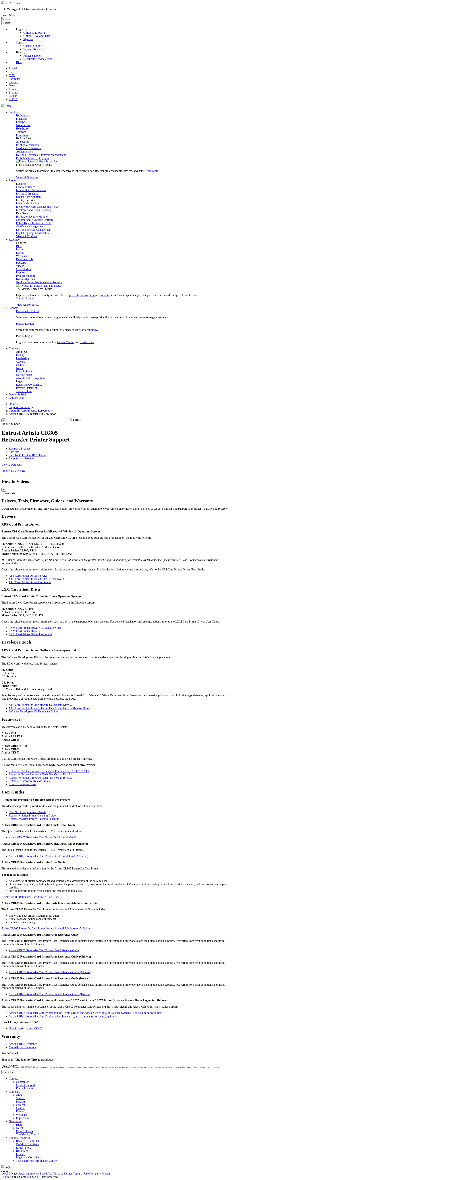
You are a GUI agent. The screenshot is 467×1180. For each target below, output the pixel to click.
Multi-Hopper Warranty (22, 1047)
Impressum (22, 1118)
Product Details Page (13, 470)
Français (13, 82)
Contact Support (32, 45)
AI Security (22, 141)
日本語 (13, 99)
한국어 (13, 88)
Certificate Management (30, 226)
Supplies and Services (21, 458)
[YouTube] (7, 1170)
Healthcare (22, 128)
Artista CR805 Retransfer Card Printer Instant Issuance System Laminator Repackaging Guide (63, 1016)
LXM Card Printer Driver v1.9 (26, 631)
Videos (20, 265)
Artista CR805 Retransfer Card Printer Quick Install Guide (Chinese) (48, 856)
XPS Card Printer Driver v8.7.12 (28, 575)
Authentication (24, 151)
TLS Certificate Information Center (36, 1160)
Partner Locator (25, 323)
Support (20, 1098)
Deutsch (13, 85)
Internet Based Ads (41, 1173)
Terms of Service (62, 1173)
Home (12, 404)
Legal (4, 1173)
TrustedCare (87, 342)
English (13, 68)
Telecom (21, 131)
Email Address (9, 1065)
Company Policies (99, 1173)
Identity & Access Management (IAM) (38, 206)
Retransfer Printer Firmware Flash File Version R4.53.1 (40, 777)
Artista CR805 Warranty (23, 1043)
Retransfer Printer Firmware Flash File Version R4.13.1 (40, 774)
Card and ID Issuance (28, 148)
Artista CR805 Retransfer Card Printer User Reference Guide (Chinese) (50, 972)
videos (84, 295)
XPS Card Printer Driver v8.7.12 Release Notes (36, 579)
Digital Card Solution (28, 196)
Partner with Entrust (27, 311)
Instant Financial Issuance (31, 190)
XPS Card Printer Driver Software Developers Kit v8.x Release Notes (49, 708)
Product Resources (19, 1137)
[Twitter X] (1, 1170)
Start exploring (24, 298)
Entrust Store (23, 1147)
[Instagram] (4, 1170)
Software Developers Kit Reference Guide (33, 711)
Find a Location (25, 1088)
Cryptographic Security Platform (34, 219)
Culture (20, 364)
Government (23, 125)
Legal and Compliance (29, 384)
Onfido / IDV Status (27, 1144)
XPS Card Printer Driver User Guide (30, 582)
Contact (13, 1078)
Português (14, 78)
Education (22, 135)
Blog (19, 62)
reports (105, 295)
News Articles (24, 374)
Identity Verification (27, 144)
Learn (19, 249)
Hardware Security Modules (32, 216)
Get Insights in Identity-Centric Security (39, 282)
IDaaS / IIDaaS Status (28, 1141)
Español (13, 92)
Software (14, 451)
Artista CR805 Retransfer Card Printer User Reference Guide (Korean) (49, 994)
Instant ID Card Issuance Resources (29, 410)
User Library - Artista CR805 (26, 1028)
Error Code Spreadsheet (22, 784)
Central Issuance (25, 187)
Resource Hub (24, 259)
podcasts (74, 295)
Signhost (28, 39)
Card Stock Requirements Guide (27, 812)
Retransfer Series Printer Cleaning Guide (32, 815)
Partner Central (65, 342)
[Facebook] (3, 1170)
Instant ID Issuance (27, 193)
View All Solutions (27, 177)
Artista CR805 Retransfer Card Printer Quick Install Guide (42, 837)
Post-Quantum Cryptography (32, 158)
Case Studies (23, 269)
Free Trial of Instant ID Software (27, 455)
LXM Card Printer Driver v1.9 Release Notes (35, 627)
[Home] (6, 105)
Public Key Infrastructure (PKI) (34, 223)
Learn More (8, 15)
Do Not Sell (141, 1173)
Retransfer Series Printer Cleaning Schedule (34, 818)
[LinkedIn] (6, 1170)
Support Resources (34, 49)
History (20, 355)
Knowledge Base (26, 279)
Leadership (22, 358)
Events (20, 252)
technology (90, 329)
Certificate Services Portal (38, 58)
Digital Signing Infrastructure (33, 233)
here (127, 1067)
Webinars (21, 256)
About (19, 1095)
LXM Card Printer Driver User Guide (30, 634)
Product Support (25, 275)
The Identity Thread (27, 1134)
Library (20, 1154)
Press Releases (24, 371)
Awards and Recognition (30, 378)
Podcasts (21, 262)
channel (76, 329)
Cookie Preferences (122, 1173)
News (19, 368)
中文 (12, 75)
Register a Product (19, 448)
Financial (21, 118)
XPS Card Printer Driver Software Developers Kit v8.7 (40, 704)
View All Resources (27, 304)
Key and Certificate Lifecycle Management (41, 154)
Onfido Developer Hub (36, 35)
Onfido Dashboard (34, 32)
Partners (20, 1101)
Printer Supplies (32, 55)
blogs (92, 295)
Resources (22, 1150)
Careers (20, 361)
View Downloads (11, 464)
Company (14, 1091)
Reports (20, 272)
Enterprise (22, 121)
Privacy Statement (26, 387)
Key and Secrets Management (33, 229)
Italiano (13, 95)
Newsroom (15, 1121)
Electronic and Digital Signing (33, 210)
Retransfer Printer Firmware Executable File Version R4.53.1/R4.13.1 (49, 771)
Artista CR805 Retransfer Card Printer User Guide (30, 897)
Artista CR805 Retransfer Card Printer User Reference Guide (44, 950)
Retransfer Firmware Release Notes (29, 781)
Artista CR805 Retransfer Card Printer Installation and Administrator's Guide (45, 928)
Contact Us (22, 1081)
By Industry (23, 115)
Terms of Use (24, 391)
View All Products (26, 236)
